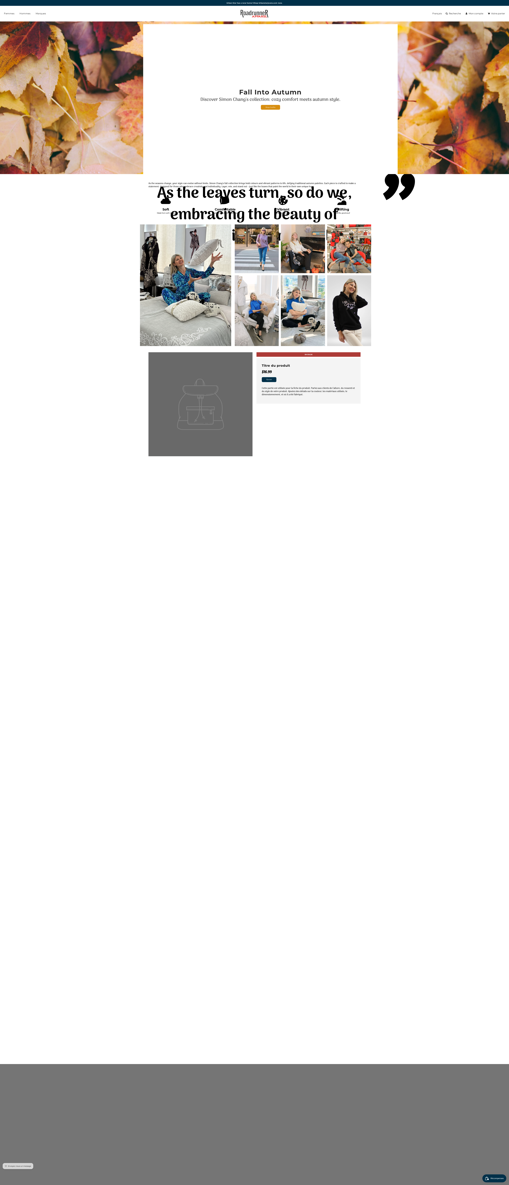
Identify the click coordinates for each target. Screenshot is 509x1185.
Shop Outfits (270, 107)
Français (437, 13)
